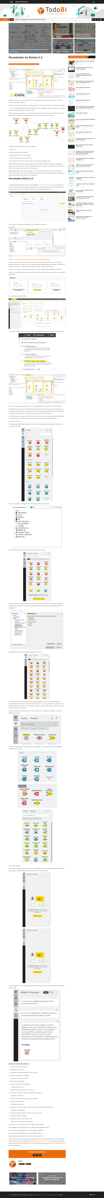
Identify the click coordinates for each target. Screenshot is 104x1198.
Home (11, 2)
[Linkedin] (34, 1155)
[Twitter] (93, 19)
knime (20, 64)
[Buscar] (93, 2)
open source (13, 64)
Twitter (29, 1163)
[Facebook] (37, 1155)
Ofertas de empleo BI (21, 2)
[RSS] (98, 19)
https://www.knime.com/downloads (47, 185)
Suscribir (93, 1194)
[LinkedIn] (95, 19)
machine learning (29, 64)
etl (37, 64)
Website (22, 1163)
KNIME (10, 108)
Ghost (61, 1194)
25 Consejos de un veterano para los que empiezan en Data (32, 19)
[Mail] (100, 19)
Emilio (11, 61)
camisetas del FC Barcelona (43, 1141)
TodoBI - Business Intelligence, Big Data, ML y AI (25, 1194)
